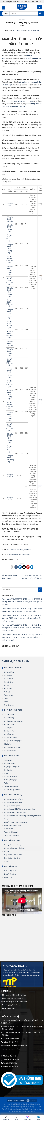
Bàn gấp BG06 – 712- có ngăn (9, 449)
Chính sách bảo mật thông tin (12, 998)
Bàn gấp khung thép (33, 58)
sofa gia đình (8, 760)
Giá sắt (6, 702)
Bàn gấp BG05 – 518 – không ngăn (10, 314)
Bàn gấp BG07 (10, 499)
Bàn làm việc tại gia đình (12, 790)
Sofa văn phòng (9, 705)
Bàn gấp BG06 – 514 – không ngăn (10, 395)
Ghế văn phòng (9, 672)
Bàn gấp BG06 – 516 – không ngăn (10, 416)
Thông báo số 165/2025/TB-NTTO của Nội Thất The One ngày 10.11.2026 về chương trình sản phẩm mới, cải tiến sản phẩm (22, 637)
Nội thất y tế (8, 877)
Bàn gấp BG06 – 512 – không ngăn (10, 373)
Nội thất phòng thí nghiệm (12, 825)
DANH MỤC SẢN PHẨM (15, 661)
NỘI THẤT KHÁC (10, 866)
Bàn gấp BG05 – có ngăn (10, 219)
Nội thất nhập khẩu (10, 871)
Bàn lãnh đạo (8, 675)
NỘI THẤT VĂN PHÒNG (13, 668)
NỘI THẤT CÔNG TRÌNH (13, 710)
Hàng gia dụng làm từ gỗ (12, 858)
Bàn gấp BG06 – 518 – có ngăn (9, 427)
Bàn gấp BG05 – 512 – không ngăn (10, 249)
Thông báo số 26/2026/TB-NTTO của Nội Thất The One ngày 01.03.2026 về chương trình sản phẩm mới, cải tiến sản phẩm (21, 618)
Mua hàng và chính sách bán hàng (14, 995)
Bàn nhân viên (8, 679)
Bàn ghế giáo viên (9, 819)
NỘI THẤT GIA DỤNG (12, 840)
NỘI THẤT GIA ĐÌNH (11, 756)
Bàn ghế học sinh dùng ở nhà (13, 799)
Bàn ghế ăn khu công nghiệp (13, 741)
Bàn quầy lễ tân (9, 734)
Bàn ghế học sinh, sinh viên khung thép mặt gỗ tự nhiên (22, 816)
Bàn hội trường (9, 718)
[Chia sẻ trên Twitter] (20, 567)
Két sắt (6, 861)
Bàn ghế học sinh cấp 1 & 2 (12, 806)
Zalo (38, 1119)
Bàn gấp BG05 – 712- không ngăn (10, 335)
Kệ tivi (6, 773)
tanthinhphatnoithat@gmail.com (18, 550)
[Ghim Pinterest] (28, 567)
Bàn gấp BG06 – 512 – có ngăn (9, 362)
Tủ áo (6, 783)
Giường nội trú (8, 829)
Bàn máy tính (8, 682)
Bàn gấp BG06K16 (10, 476)
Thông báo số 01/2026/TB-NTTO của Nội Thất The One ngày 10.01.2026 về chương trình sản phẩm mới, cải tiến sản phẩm (21, 627)
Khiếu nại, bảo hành (9, 1008)
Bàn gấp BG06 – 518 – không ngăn (10, 438)
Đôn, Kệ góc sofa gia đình (12, 767)
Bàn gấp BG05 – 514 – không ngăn (10, 270)
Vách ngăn (7, 692)
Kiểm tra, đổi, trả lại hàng (11, 1005)
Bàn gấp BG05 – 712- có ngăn (9, 325)
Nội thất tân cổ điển (10, 874)
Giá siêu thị (7, 744)
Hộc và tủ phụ (8, 688)
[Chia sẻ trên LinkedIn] (31, 567)
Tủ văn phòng (8, 695)
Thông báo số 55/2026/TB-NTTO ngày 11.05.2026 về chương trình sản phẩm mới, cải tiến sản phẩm (22, 610)
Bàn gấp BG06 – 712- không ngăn (10, 459)
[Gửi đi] (40, 14)
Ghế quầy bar (8, 727)
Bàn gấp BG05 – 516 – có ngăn (9, 281)
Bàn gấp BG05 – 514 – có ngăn (9, 260)
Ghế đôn (6, 851)
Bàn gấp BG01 (10, 204)
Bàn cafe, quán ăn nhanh (12, 747)
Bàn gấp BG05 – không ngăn (10, 228)
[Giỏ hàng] (39, 7)
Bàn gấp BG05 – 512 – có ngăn (9, 238)
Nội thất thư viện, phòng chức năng (15, 822)
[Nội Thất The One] (22, 7)
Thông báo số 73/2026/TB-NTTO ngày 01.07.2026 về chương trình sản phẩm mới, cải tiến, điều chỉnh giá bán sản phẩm (22, 602)
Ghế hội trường (9, 714)
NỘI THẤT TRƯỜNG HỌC (13, 795)
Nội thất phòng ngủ (10, 780)
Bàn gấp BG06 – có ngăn (10, 343)
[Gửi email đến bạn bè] (24, 567)
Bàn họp (6, 685)
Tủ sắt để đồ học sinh (11, 832)
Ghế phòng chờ (9, 724)
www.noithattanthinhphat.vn (19, 554)
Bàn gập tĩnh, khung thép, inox (14, 848)
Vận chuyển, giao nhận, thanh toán (14, 1002)
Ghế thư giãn (8, 770)
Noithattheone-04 (32, 31)
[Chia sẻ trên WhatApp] (12, 567)
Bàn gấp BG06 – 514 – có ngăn (9, 384)
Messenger (27, 1119)
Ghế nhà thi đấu (9, 731)
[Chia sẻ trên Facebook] (16, 567)
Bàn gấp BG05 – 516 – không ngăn (10, 292)
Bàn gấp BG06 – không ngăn (10, 352)
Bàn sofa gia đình (9, 763)
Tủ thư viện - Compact (11, 835)
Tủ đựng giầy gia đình (11, 786)
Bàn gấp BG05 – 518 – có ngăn (9, 303)
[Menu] (3, 7)
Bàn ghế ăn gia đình (10, 776)
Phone (16, 1119)
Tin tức (22, 20)
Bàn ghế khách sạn (10, 750)
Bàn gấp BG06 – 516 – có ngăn (9, 405)
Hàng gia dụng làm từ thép (13, 855)
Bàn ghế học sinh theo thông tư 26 (15, 812)
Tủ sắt (6, 698)
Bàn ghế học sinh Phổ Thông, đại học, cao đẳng (19, 809)
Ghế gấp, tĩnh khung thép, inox (14, 845)
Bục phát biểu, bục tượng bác (13, 721)
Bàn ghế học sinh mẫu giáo (13, 802)
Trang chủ (5, 1119)
